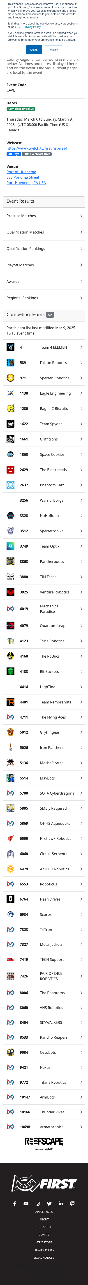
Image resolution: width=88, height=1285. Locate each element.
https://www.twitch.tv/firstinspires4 (37, 148)
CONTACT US (44, 1227)
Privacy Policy (27, 27)
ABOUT (44, 1219)
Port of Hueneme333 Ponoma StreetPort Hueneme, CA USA (26, 177)
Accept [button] (34, 50)
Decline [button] (53, 50)
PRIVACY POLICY (44, 1250)
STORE (44, 1242)
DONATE (44, 1235)
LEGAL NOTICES (44, 1258)
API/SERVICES (44, 1212)
